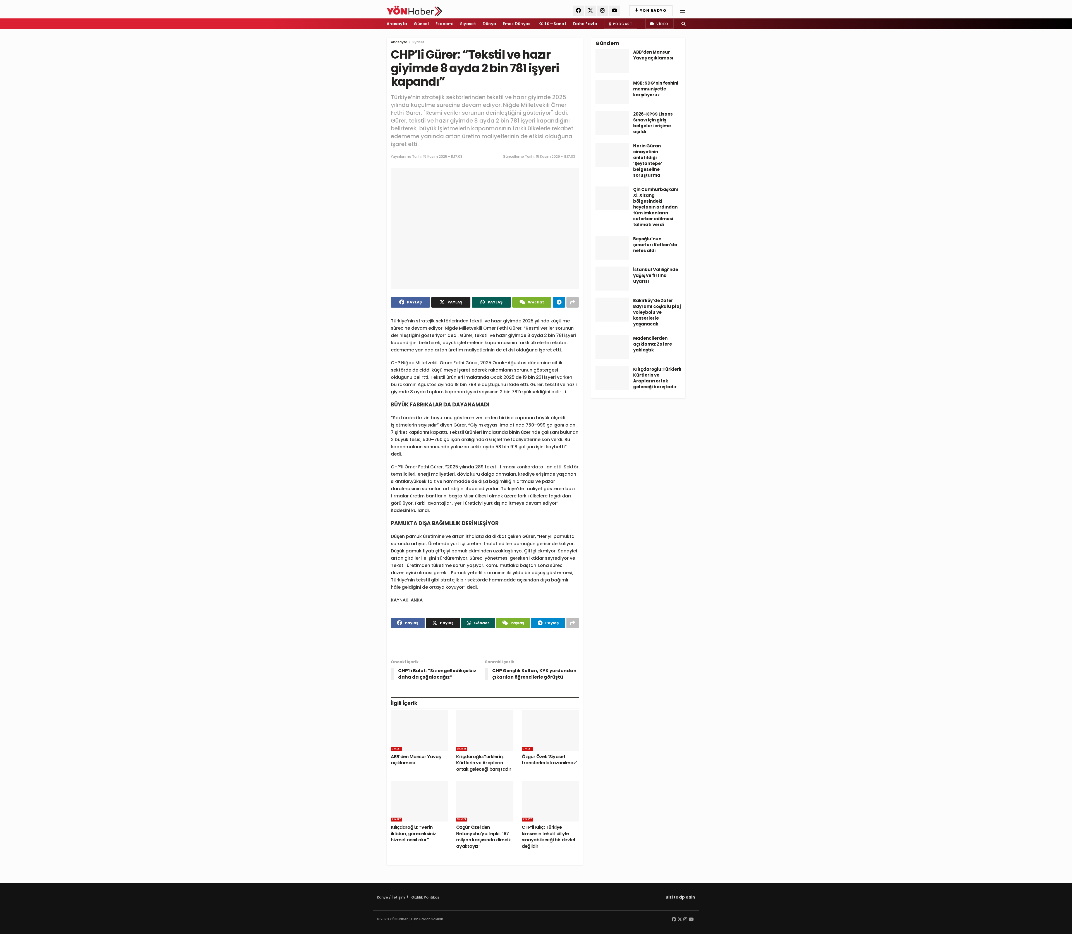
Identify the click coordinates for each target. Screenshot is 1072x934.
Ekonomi (444, 24)
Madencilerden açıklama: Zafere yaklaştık (652, 344)
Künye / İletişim (391, 897)
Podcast (622, 23)
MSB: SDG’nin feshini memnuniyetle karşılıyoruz (655, 89)
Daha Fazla (585, 24)
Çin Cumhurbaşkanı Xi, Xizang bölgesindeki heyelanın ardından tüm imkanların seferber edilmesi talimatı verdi (655, 206)
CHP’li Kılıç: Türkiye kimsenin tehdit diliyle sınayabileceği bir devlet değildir (549, 836)
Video (662, 23)
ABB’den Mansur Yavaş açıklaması (416, 759)
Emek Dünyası (517, 24)
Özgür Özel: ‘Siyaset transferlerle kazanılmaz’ (549, 759)
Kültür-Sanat (552, 24)
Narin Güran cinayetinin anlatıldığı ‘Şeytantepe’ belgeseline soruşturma (647, 160)
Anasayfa (397, 24)
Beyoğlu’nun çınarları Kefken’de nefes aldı (655, 244)
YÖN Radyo (652, 10)
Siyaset (468, 24)
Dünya (489, 24)
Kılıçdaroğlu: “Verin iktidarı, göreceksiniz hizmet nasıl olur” (413, 833)
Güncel (421, 24)
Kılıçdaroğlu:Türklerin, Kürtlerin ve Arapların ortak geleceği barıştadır (483, 762)
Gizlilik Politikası (426, 897)
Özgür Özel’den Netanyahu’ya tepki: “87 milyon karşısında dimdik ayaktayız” (483, 836)
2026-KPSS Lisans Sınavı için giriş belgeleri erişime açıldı (653, 123)
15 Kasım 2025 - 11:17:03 (442, 156)
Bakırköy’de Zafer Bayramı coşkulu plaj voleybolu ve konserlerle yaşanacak (657, 312)
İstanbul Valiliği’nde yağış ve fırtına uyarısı (655, 275)
